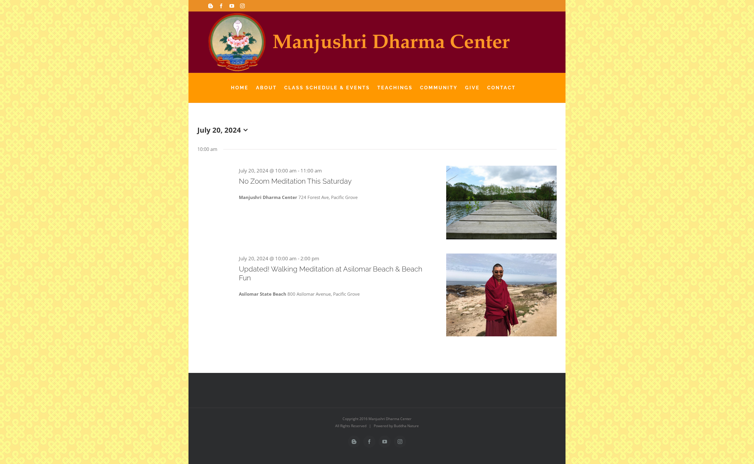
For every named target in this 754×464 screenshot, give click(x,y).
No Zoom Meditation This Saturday (295, 181)
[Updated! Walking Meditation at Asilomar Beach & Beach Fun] (501, 295)
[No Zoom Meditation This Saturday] (501, 202)
